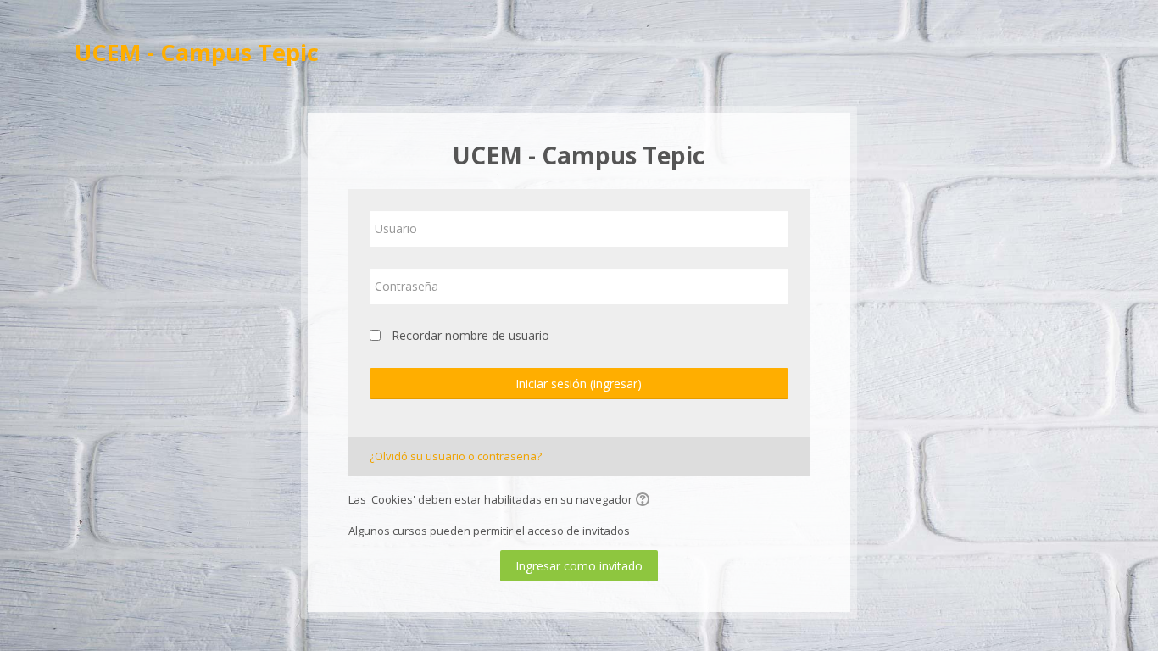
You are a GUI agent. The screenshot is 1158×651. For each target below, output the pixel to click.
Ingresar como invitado (579, 566)
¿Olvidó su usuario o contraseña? (456, 456)
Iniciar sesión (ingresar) (578, 384)
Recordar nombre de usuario (470, 335)
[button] (645, 501)
